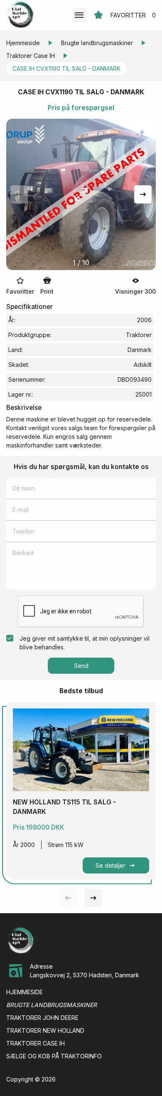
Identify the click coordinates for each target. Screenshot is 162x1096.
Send (81, 665)
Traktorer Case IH (30, 55)
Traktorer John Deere (42, 1017)
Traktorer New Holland (45, 1030)
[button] (143, 194)
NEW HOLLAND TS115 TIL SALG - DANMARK (64, 807)
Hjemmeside (23, 42)
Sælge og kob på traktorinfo (54, 1056)
